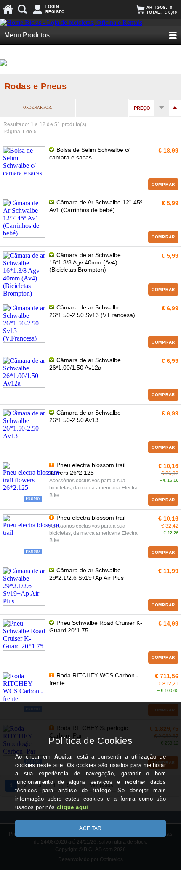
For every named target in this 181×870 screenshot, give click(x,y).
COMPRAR (163, 184)
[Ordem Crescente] (161, 108)
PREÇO (142, 108)
